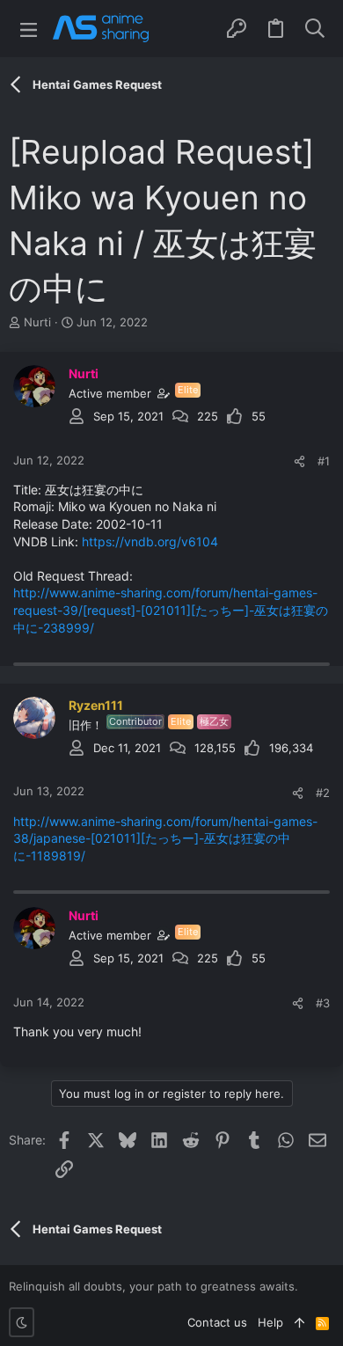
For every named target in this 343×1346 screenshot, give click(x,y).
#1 (323, 461)
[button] (28, 28)
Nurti (37, 322)
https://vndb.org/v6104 (150, 541)
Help (270, 1322)
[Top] (299, 1322)
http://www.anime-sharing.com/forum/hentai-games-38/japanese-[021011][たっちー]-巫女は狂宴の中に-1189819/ (165, 838)
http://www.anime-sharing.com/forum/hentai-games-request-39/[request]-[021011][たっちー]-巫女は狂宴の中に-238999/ (170, 609)
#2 (323, 793)
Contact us (217, 1322)
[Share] (299, 461)
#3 (323, 1003)
